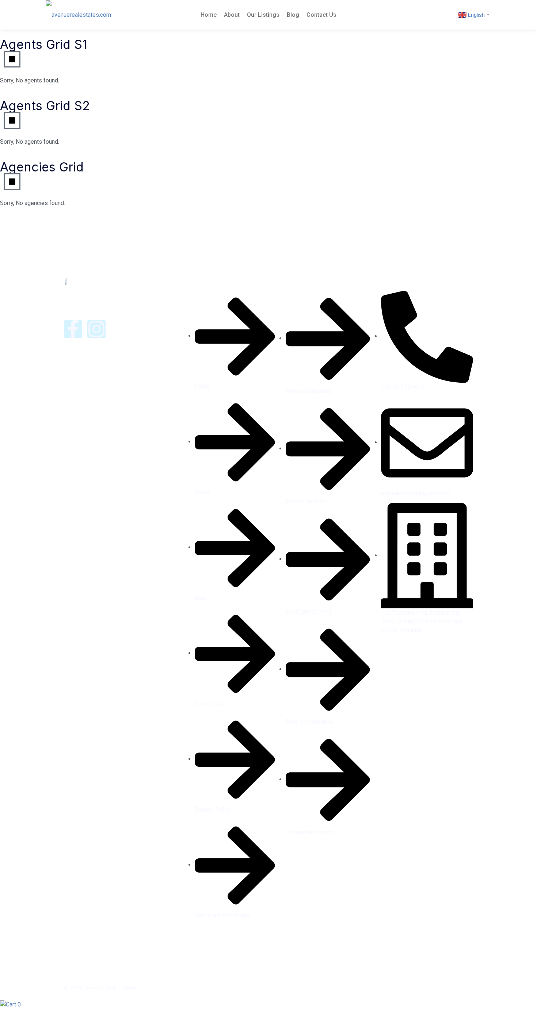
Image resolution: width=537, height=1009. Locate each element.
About (232, 14)
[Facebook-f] (73, 329)
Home (209, 14)
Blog (293, 14)
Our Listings (263, 14)
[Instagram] (96, 329)
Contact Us (321, 14)
